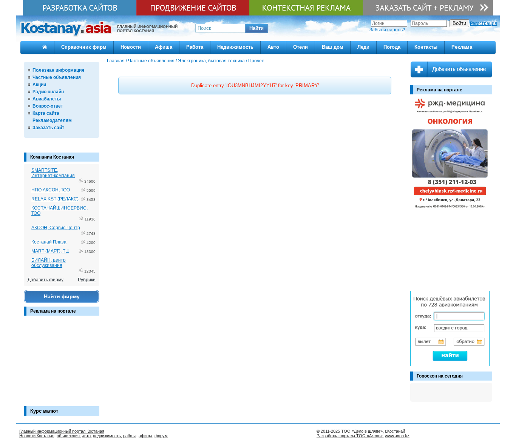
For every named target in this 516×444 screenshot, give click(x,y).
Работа (194, 47)
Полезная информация (58, 70)
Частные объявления (56, 77)
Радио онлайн (48, 91)
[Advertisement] (61, 364)
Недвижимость (235, 47)
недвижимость (107, 435)
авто (86, 435)
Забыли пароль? (387, 29)
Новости (131, 47)
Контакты (425, 47)
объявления (68, 435)
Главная (116, 60)
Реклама (461, 47)
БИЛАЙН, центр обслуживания (48, 262)
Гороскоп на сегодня (440, 376)
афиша (145, 435)
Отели (300, 47)
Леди (363, 47)
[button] (256, 28)
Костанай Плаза (48, 242)
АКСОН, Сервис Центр (55, 227)
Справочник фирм (84, 47)
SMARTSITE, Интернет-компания (53, 173)
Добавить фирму (45, 279)
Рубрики (87, 279)
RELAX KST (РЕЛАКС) (55, 199)
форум (161, 435)
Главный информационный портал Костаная (61, 431)
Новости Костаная (36, 435)
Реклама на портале (53, 311)
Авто (273, 47)
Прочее (256, 60)
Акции (39, 84)
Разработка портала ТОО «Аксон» (350, 435)
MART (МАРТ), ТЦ (50, 251)
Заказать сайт (48, 127)
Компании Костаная (52, 157)
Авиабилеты (46, 99)
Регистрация (483, 23)
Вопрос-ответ (47, 106)
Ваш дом (332, 47)
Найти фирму (62, 296)
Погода (391, 47)
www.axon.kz (397, 435)
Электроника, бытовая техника (211, 60)
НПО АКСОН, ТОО (50, 190)
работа (129, 435)
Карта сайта (45, 113)
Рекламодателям (52, 120)
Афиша (163, 47)
